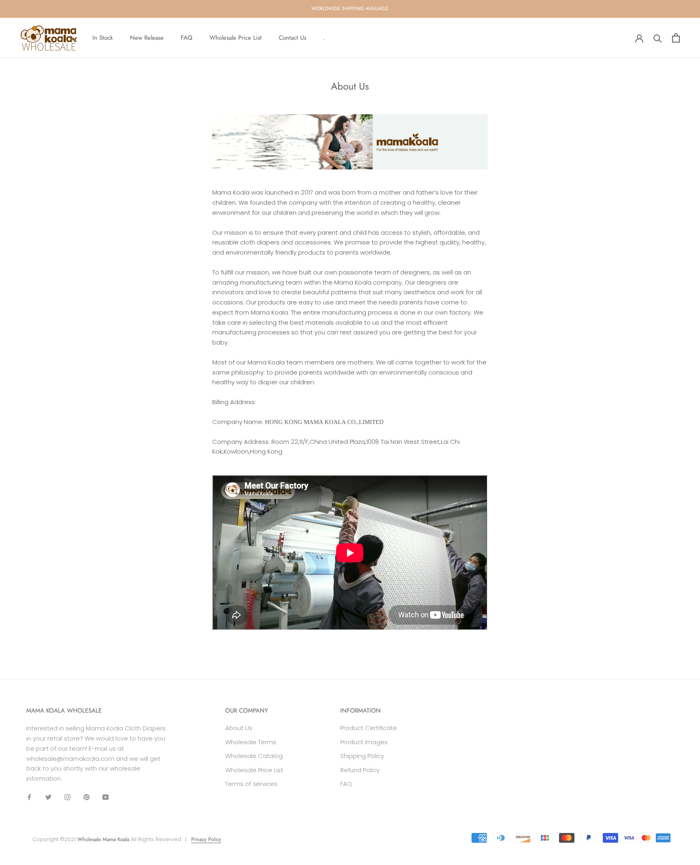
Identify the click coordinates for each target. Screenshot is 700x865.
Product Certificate (368, 728)
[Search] (657, 38)
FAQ (186, 37)
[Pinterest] (86, 797)
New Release (147, 37)
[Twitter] (48, 797)
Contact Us (292, 37)
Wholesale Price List (235, 37)
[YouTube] (105, 797)
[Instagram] (67, 797)
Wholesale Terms (250, 742)
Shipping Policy (362, 756)
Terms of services (251, 783)
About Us (238, 728)
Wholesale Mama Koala (103, 839)
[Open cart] (676, 38)
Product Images (364, 742)
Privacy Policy (206, 839)
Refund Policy (360, 770)
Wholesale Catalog (254, 756)
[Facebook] (29, 797)
